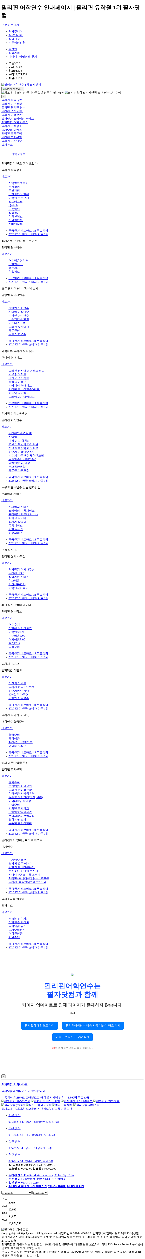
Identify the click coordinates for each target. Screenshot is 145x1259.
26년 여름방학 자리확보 (23, 448)
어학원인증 (15, 933)
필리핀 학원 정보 (12, 100)
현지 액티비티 (17, 518)
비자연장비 (15, 264)
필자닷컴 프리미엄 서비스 (17, 118)
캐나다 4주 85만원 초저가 (24, 874)
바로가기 (7, 176)
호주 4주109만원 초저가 (23, 870)
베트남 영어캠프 (18, 393)
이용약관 (66, 1108)
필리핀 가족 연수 (12, 114)
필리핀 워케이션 (18, 326)
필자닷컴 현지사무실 (21, 569)
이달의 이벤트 (17, 683)
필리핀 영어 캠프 (12, 111)
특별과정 (14, 190)
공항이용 (14, 738)
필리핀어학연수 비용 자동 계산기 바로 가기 (93, 1025)
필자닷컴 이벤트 (11, 129)
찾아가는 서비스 (18, 576)
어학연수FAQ (16, 631)
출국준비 (14, 734)
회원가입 (14, 52)
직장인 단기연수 (18, 315)
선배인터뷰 (15, 224)
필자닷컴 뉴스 (17, 926)
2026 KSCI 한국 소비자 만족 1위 (28, 234)
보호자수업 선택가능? (22, 459)
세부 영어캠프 (17, 374)
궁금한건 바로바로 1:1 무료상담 (28, 230)
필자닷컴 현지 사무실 (14, 122)
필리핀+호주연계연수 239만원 (27, 882)
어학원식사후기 (18, 588)
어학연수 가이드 (18, 922)
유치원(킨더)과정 (19, 462)
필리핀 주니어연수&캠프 (24, 389)
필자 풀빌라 (15, 529)
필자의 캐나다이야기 (21, 867)
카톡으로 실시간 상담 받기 (72, 1036)
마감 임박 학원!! (18, 440)
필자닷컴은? (16, 929)
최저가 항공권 (17, 521)
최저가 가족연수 (18, 698)
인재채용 (19, 1108)
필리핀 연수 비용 (12, 103)
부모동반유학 (16, 466)
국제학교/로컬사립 (20, 812)
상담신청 (14, 38)
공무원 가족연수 (18, 470)
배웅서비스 (15, 532)
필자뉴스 (7, 144)
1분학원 (13, 205)
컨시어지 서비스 (18, 506)
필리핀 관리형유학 (20, 789)
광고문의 (31, 1108)
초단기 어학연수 (18, 308)
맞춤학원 (14, 209)
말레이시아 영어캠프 (21, 396)
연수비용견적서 (18, 260)
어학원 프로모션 (18, 197)
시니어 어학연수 (18, 311)
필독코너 (14, 646)
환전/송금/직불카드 (20, 742)
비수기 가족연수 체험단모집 (26, 455)
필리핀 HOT (16, 573)
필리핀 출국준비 (11, 133)
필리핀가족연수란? (20, 433)
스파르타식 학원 (18, 194)
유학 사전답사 (17, 819)
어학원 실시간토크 (20, 628)
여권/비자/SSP (17, 745)
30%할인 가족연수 (19, 694)
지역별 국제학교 (18, 808)
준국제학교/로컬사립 (21, 815)
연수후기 (14, 624)
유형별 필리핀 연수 (13, 107)
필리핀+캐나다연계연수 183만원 (28, 878)
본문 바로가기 (10, 24)
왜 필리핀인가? (17, 918)
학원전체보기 (16, 216)
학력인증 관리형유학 (21, 793)
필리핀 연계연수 (11, 140)
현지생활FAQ (16, 639)
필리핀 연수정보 (11, 126)
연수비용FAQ (16, 635)
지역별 (12, 436)
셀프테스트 (15, 201)
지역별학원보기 (18, 183)
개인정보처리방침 (48, 1108)
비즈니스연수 (16, 323)
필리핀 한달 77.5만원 (21, 687)
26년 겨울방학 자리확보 (23, 444)
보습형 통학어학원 (20, 823)
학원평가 (14, 212)
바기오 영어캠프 (18, 378)
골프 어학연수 (17, 334)
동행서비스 (15, 525)
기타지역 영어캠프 (20, 385)
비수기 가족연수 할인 (21, 451)
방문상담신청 (16, 42)
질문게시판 (15, 35)
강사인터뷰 (15, 220)
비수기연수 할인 (18, 319)
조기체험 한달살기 (20, 786)
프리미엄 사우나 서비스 (23, 514)
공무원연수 (15, 330)
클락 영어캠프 (17, 381)
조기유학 (14, 782)
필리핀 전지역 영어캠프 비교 (26, 370)
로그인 (12, 49)
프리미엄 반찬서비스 (21, 510)
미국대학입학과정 (19, 800)
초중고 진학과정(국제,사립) (25, 797)
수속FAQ (14, 643)
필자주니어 (15, 31)
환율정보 (14, 271)
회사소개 (14, 937)
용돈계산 (14, 267)
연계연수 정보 (17, 859)
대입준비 (14, 804)
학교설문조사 (16, 584)
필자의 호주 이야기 (20, 863)
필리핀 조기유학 (11, 137)
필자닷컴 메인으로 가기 (39, 1025)
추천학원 (14, 186)
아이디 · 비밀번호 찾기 (22, 56)
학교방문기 (15, 580)
